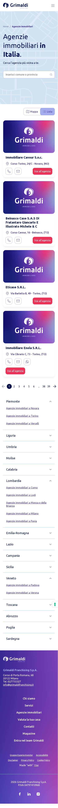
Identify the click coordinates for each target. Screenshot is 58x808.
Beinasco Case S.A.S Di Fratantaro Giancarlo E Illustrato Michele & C (22, 222)
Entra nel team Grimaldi (29, 740)
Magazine (29, 733)
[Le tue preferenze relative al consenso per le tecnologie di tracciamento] (55, 604)
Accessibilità (42, 755)
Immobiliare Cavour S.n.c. (24, 157)
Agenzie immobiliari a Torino (22, 415)
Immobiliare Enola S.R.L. (23, 348)
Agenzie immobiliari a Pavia (21, 521)
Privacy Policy (27, 760)
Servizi (29, 705)
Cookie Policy (43, 760)
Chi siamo (29, 698)
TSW (36, 765)
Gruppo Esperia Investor (21, 755)
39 (48, 386)
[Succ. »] (54, 386)
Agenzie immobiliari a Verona (22, 592)
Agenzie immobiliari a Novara (22, 408)
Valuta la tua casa (29, 719)
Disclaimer (13, 760)
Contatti (29, 726)
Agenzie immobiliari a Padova (22, 585)
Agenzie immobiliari (29, 712)
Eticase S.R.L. (16, 287)
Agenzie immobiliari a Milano (22, 513)
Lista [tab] (49, 111)
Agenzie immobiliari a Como (22, 487)
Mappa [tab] (34, 111)
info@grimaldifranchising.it (18, 684)
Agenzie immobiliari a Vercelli (22, 423)
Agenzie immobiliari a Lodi (21, 495)
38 (43, 386)
